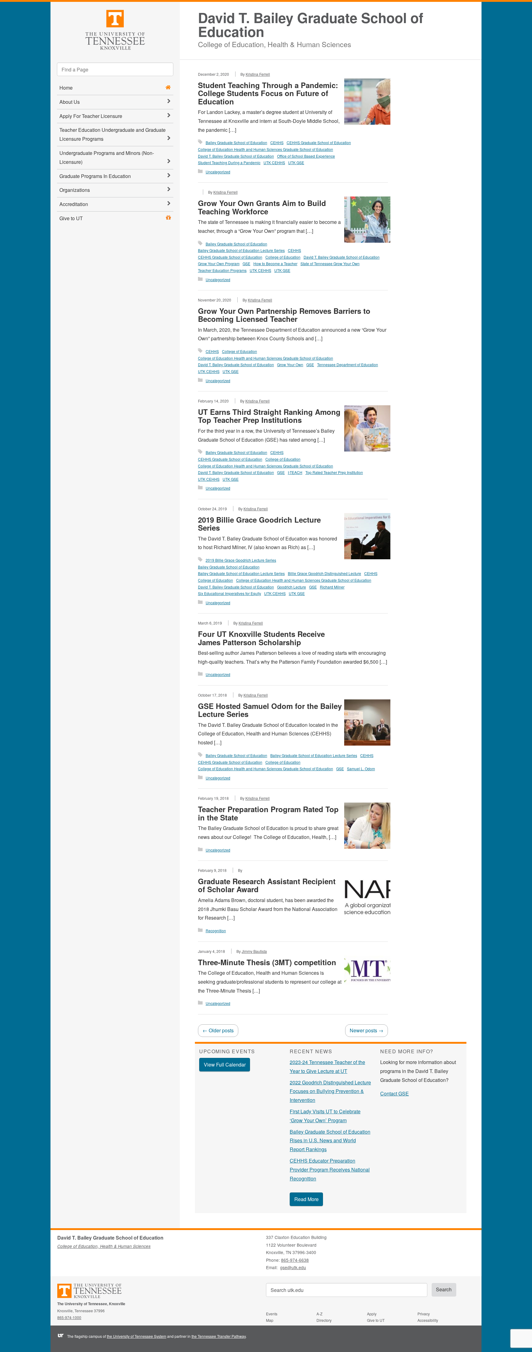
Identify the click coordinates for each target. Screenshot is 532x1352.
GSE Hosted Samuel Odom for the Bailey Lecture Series (270, 710)
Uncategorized (218, 171)
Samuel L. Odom (361, 768)
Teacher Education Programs (222, 270)
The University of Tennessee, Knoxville (115, 29)
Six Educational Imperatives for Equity (229, 593)
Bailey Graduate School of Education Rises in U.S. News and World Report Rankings (330, 1140)
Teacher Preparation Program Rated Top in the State (268, 813)
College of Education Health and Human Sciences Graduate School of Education (265, 149)
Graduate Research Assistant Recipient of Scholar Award (267, 885)
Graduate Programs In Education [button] (95, 176)
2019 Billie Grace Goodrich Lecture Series (259, 523)
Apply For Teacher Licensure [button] (90, 115)
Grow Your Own (290, 364)
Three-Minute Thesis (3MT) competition (267, 962)
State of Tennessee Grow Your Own (330, 263)
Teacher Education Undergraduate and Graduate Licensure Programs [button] (112, 134)
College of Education (282, 257)
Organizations (74, 189)
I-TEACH (295, 472)
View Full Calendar (225, 1064)
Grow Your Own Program (219, 263)
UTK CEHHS (274, 162)
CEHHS (277, 142)
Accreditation (73, 204)
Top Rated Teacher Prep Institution (334, 472)
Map (269, 1320)
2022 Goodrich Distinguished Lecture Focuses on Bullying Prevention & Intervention (330, 1091)
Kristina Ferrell (258, 74)
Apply (372, 1313)
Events (271, 1313)
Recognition (216, 930)
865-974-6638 (295, 1260)
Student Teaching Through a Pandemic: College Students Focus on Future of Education (268, 93)
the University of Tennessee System (136, 1336)
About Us (69, 101)
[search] (115, 69)
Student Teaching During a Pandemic (229, 162)
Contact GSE (394, 1093)
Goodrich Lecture (291, 586)
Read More (306, 1199)
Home (66, 87)
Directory (324, 1320)
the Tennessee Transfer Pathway (218, 1336)
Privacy (423, 1313)
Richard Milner (332, 586)
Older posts (218, 1030)
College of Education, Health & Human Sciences (274, 43)
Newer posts (366, 1030)
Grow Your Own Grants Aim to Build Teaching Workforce (262, 207)
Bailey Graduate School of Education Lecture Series (241, 250)
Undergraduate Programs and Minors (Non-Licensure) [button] (106, 157)
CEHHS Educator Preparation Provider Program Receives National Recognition (330, 1169)
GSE (246, 263)
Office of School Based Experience (306, 156)
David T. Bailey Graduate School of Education (310, 24)
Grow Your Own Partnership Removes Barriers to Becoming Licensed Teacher (284, 315)
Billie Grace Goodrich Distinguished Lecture (324, 573)
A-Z (319, 1313)
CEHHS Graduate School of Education (319, 142)
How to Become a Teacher (275, 263)
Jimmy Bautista (254, 951)
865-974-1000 (69, 1317)
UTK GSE (296, 162)
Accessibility (427, 1320)
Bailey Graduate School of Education (236, 142)
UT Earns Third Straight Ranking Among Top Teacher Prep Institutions (269, 416)
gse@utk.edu (293, 1267)
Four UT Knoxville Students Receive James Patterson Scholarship (261, 638)
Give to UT (71, 218)
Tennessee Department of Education (347, 364)
